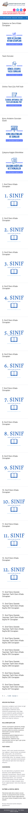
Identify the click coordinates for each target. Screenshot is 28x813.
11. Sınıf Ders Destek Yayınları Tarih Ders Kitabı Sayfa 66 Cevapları (13, 629)
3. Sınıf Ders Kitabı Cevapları (10, 253)
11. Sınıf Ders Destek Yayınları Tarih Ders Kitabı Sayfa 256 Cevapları (13, 640)
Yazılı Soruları (7, 56)
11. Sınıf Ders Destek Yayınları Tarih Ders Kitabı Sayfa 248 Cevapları (13, 663)
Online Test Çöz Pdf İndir (12, 87)
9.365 (9, 696)
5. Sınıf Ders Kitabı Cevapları (10, 321)
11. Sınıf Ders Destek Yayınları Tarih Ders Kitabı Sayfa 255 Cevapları (13, 652)
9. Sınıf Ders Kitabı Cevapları (10, 457)
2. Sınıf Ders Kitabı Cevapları (10, 219)
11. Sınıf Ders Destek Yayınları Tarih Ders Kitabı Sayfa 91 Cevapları (13, 617)
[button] (27, 18)
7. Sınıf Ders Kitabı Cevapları (10, 389)
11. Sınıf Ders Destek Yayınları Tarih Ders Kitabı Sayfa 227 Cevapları (13, 687)
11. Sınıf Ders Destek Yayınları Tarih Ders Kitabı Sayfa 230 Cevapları (13, 675)
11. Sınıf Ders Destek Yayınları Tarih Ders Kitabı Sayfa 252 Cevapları (13, 606)
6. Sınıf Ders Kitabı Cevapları (10, 355)
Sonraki (15, 696)
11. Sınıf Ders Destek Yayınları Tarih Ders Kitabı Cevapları (13, 594)
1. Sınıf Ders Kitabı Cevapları (10, 185)
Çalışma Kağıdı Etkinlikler (12, 152)
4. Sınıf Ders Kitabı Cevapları (10, 287)
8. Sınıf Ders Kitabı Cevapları (10, 423)
